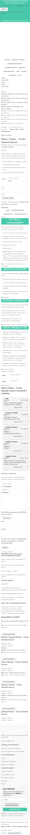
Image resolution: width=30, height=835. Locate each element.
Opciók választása (14, 833)
